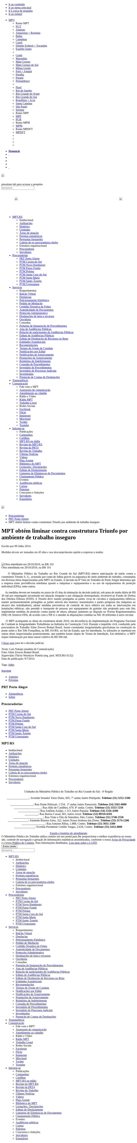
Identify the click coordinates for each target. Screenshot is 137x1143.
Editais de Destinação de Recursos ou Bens (43, 338)
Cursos (23, 486)
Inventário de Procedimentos (35, 367)
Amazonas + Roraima (28, 32)
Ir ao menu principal (20, 7)
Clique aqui (7, 643)
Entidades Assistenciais (32, 341)
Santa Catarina (24, 103)
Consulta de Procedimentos (34, 364)
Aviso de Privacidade (123, 839)
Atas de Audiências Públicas (35, 329)
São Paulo (21, 106)
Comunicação (20, 383)
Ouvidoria (25, 319)
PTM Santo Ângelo (30, 280)
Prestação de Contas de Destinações (39, 377)
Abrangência (16, 693)
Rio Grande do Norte (28, 93)
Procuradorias (20, 255)
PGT (18, 26)
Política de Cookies (23, 842)
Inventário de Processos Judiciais (37, 370)
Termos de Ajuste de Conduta (36, 348)
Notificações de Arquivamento (36, 354)
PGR (18, 119)
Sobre (12, 696)
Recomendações (28, 345)
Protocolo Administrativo (33, 313)
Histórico (24, 226)
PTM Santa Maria (29, 277)
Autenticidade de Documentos (36, 309)
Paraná (19, 77)
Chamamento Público (31, 476)
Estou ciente (9, 846)
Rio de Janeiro (24, 90)
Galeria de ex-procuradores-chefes (38, 242)
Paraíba (20, 74)
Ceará (19, 42)
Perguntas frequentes (31, 239)
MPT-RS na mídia (29, 441)
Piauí (18, 87)
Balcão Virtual (27, 293)
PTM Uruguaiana (29, 284)
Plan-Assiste (26, 460)
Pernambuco (23, 80)
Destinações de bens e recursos (36, 316)
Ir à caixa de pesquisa (21, 10)
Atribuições (25, 223)
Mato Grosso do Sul (27, 64)
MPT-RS (17, 216)
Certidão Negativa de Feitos (35, 306)
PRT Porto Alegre (29, 258)
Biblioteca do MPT (30, 463)
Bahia (19, 36)
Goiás (19, 55)
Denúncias (25, 296)
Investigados (26, 373)
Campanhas (26, 434)
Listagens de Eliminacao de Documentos (42, 473)
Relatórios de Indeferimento (35, 361)
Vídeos (23, 457)
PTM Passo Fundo (29, 268)
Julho (11, 664)
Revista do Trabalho (30, 450)
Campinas (21, 39)
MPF (18, 116)
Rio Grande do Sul (26, 96)
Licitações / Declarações (33, 466)
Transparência (20, 380)
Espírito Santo (24, 48)
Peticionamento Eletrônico (34, 300)
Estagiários (25, 498)
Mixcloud (24, 418)
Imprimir (6, 670)
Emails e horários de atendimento (68, 833)
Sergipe (20, 109)
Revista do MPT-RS (30, 444)
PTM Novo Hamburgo (32, 264)
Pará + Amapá (24, 71)
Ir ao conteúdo (17, 4)
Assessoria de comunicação (34, 389)
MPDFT (20, 132)
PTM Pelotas (26, 271)
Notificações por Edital (32, 351)
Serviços (17, 287)
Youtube (24, 425)
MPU (12, 20)
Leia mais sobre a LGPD (83, 842)
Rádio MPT (26, 399)
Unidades (24, 229)
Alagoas (20, 29)
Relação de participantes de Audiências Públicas (46, 332)
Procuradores (26, 248)
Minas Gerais (23, 68)
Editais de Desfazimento (33, 470)
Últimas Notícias (28, 454)
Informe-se (18, 428)
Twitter (23, 422)
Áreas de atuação (29, 232)
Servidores (25, 252)
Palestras (24, 489)
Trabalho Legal (28, 402)
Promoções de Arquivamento (35, 357)
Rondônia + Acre (25, 100)
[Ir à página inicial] (68, 202)
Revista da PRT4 (29, 447)
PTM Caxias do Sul (30, 261)
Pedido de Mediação (30, 303)
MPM (19, 125)
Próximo (13, 680)
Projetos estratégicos (30, 236)
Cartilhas (24, 438)
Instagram (25, 415)
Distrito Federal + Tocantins (31, 45)
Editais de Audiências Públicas (36, 335)
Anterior (13, 676)
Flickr (22, 412)
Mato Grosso (23, 61)
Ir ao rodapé (15, 13)
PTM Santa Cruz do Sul (33, 274)
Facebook (25, 409)
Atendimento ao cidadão (33, 393)
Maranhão (21, 58)
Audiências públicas (30, 482)
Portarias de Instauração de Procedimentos (43, 325)
